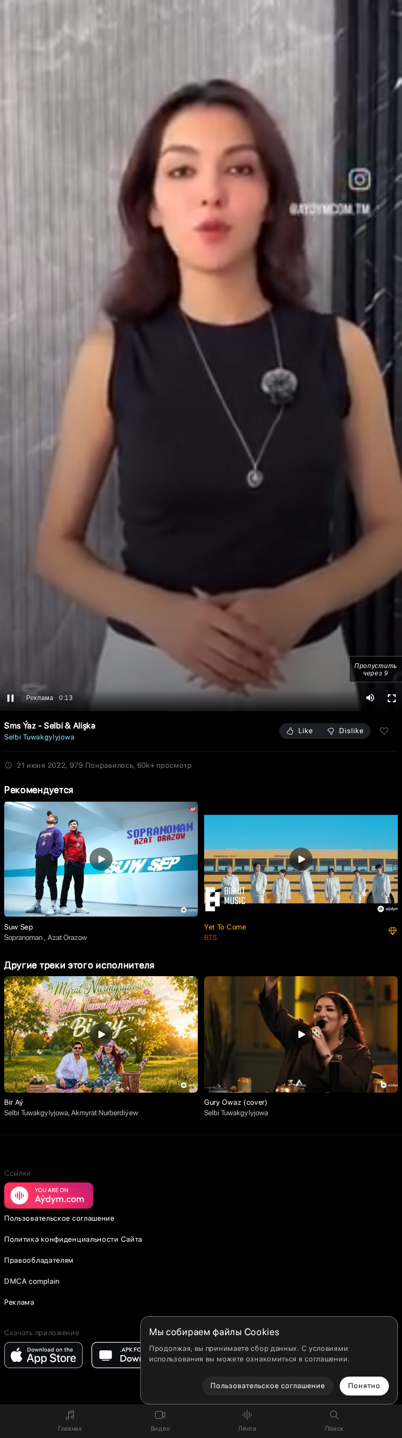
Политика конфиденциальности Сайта (73, 1239)
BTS (210, 937)
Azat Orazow (67, 937)
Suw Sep (19, 927)
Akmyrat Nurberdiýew (104, 1112)
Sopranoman (24, 937)
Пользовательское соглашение (59, 1218)
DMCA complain (32, 1281)
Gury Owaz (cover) (236, 1102)
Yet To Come (225, 927)
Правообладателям (39, 1260)
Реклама (19, 1302)
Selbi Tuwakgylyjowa (39, 737)
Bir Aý (14, 1102)
